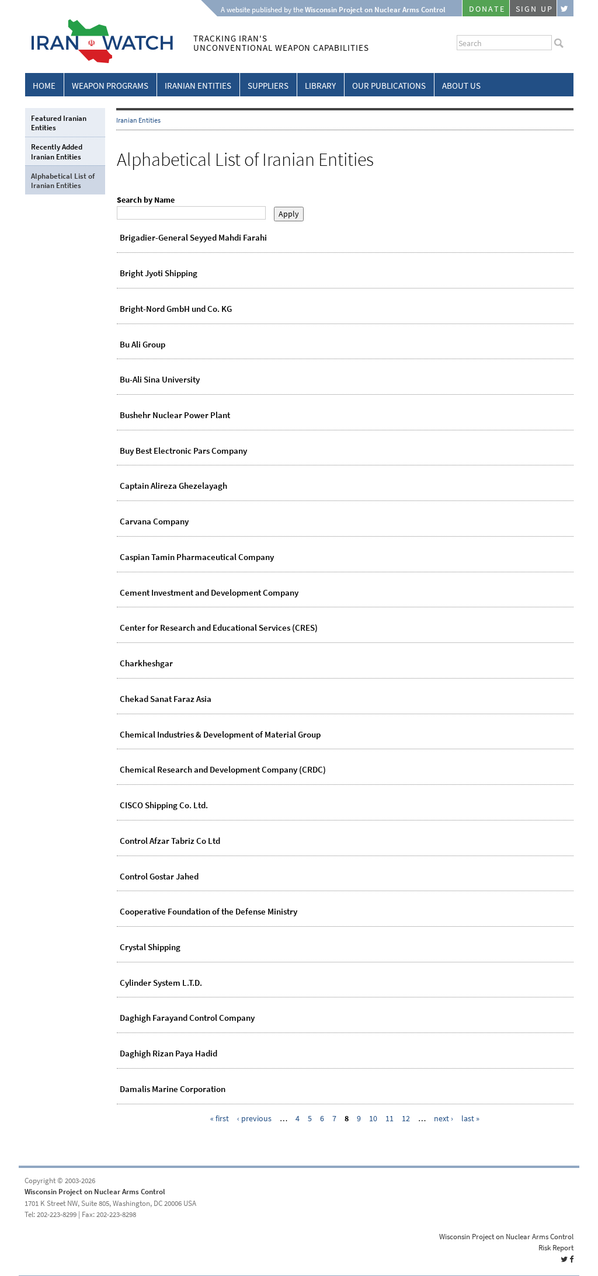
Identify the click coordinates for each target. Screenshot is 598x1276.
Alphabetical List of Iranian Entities (63, 180)
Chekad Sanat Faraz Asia (165, 699)
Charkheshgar (146, 663)
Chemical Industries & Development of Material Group (220, 734)
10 (373, 1118)
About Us (461, 86)
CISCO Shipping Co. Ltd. (164, 805)
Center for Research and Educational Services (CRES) (219, 628)
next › (443, 1118)
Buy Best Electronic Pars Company (183, 451)
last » (470, 1118)
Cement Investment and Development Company (209, 593)
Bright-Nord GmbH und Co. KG (176, 309)
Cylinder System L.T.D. (161, 983)
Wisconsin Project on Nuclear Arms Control (95, 1192)
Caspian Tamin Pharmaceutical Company (197, 557)
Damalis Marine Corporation (172, 1089)
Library (320, 86)
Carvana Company (154, 521)
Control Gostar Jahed (159, 876)
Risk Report (555, 1248)
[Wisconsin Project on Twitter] (565, 8)
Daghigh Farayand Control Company (187, 1018)
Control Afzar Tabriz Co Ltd (170, 841)
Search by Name (146, 200)
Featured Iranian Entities (58, 123)
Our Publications (389, 86)
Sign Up (534, 9)
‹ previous (254, 1118)
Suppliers (268, 86)
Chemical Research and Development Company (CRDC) (223, 770)
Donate (487, 9)
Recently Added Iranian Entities (56, 151)
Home (44, 86)
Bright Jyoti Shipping (158, 273)
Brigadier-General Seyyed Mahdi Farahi (193, 238)
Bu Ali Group (142, 344)
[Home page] (99, 61)
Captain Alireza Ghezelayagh (173, 486)
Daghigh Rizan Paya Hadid (168, 1053)
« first (219, 1118)
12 (406, 1118)
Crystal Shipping (150, 947)
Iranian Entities (198, 86)
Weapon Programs (110, 86)
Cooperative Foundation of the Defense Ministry (208, 911)
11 (389, 1118)
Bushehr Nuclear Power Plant (175, 415)
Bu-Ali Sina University (160, 379)
